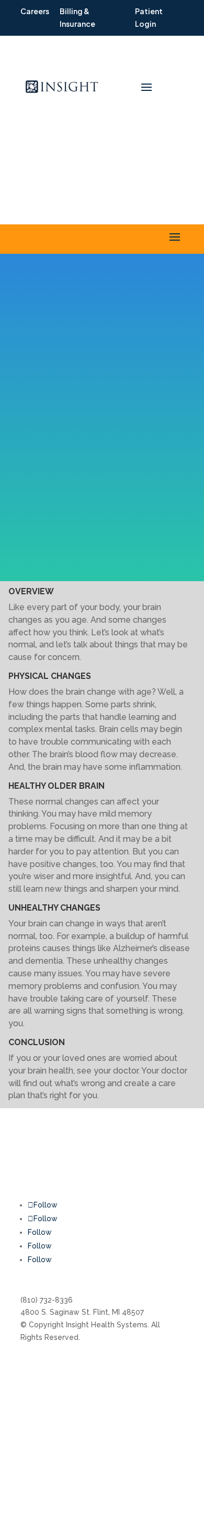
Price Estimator (104, 1405)
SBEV (157, 1398)
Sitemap (163, 1417)
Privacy (161, 1437)
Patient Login (43, 1463)
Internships (96, 1365)
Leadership (96, 1385)
